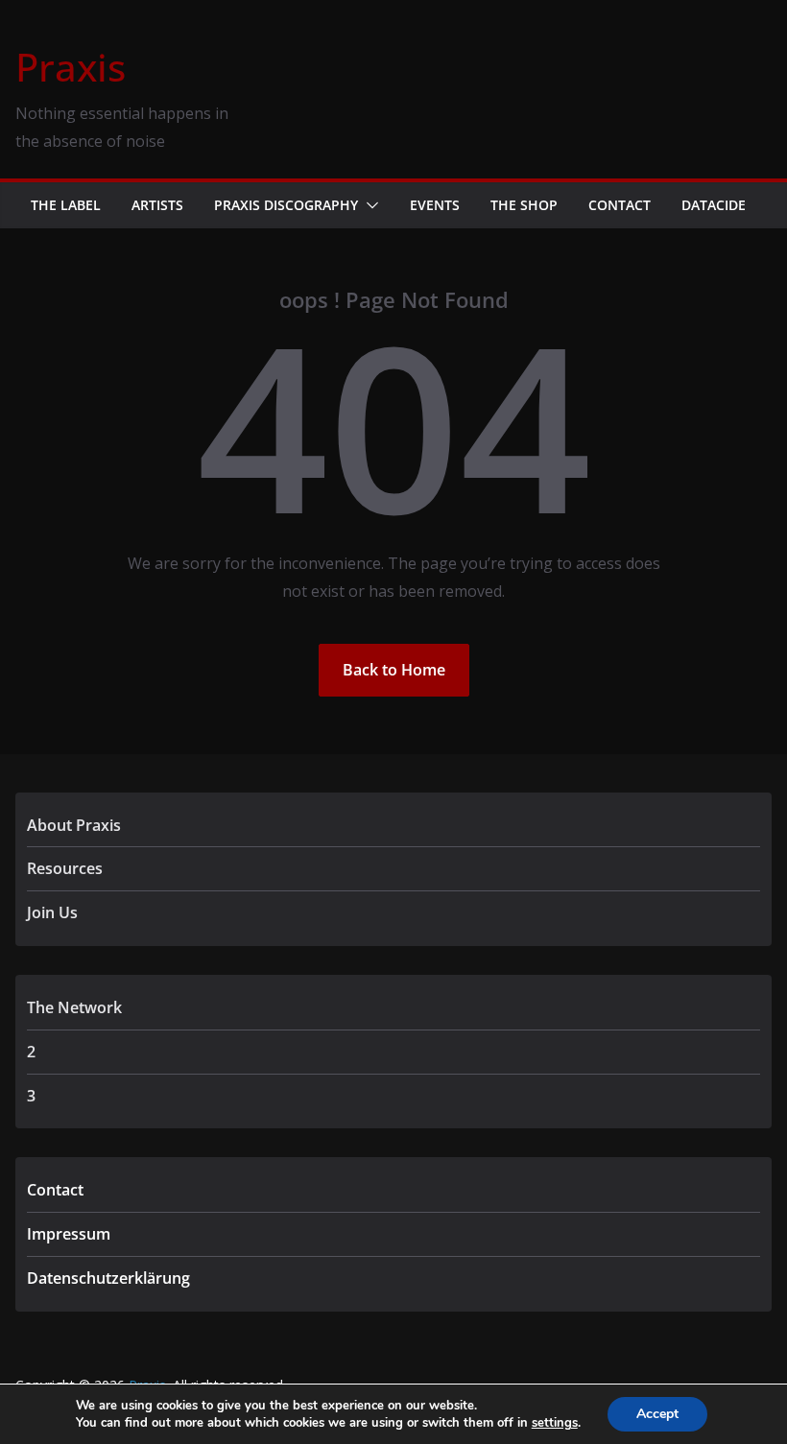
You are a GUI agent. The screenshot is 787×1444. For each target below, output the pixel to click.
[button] (368, 205)
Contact (619, 205)
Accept (657, 1414)
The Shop (524, 205)
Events (435, 205)
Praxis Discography (286, 205)
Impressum (68, 1233)
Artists (157, 205)
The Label (66, 205)
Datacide (713, 205)
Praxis (70, 66)
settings (555, 1423)
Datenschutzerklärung (108, 1278)
